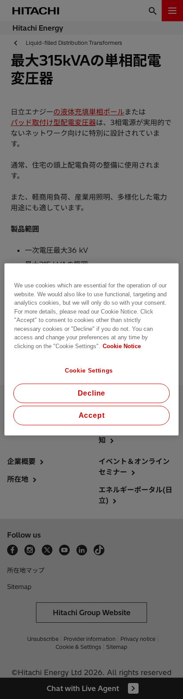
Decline (92, 393)
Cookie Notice (122, 345)
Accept (92, 415)
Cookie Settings (89, 370)
